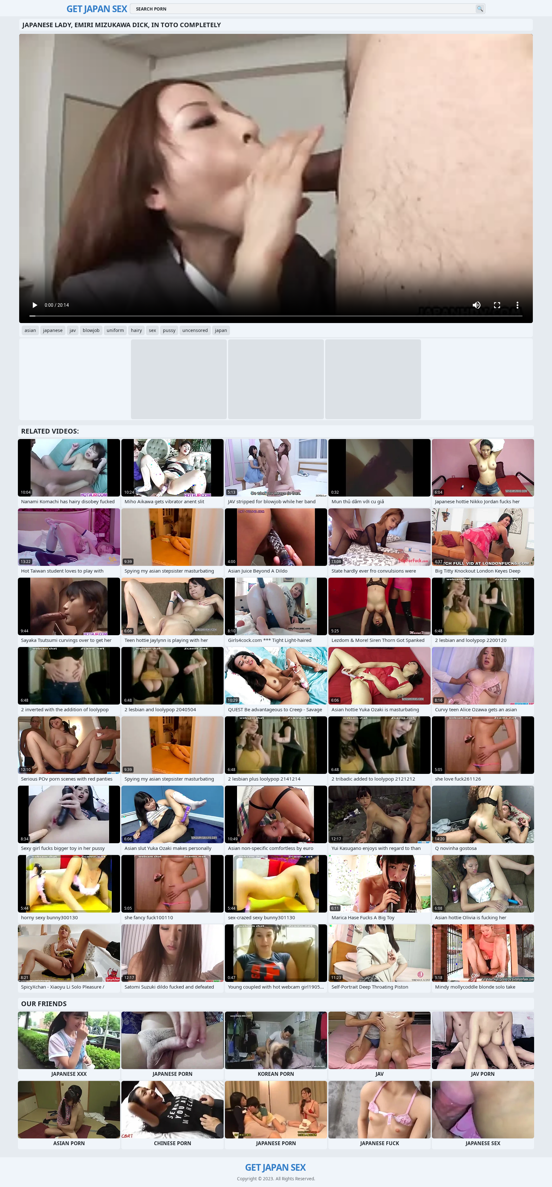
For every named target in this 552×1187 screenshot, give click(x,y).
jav (73, 330)
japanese (53, 330)
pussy (169, 330)
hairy (136, 330)
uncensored (195, 330)
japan (221, 330)
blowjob (91, 330)
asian (30, 330)
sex (152, 330)
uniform (115, 330)
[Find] (480, 8)
